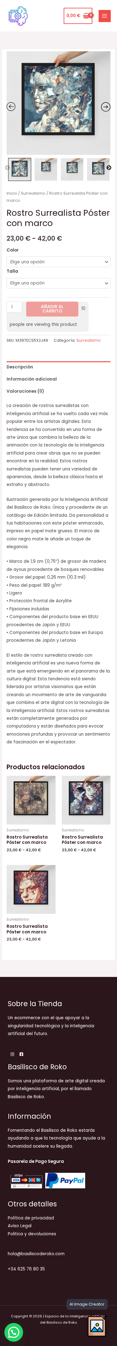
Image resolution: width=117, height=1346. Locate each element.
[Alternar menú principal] (105, 16)
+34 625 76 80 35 (26, 1269)
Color (13, 250)
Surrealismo (33, 193)
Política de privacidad (31, 1218)
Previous (7, 168)
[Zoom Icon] (58, 103)
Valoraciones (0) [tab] (25, 391)
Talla (12, 271)
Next (109, 168)
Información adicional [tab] (32, 379)
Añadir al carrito (52, 309)
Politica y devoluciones (32, 1234)
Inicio (12, 193)
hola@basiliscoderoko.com (36, 1254)
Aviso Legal (20, 1226)
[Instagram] (12, 1054)
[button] (13, 1332)
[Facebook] (21, 1054)
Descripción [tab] (20, 367)
